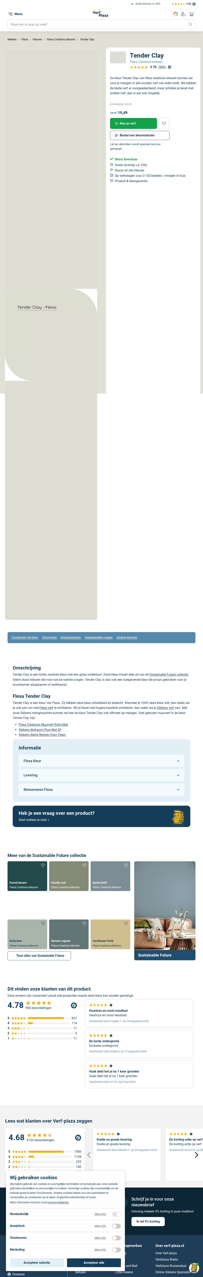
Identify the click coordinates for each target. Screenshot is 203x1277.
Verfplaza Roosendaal (170, 1266)
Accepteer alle (94, 1263)
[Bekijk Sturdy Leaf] (69, 876)
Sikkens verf (165, 708)
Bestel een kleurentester (137, 135)
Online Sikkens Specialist (173, 1272)
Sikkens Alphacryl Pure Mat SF (40, 730)
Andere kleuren (127, 637)
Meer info (100, 1214)
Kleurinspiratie (71, 637)
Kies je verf (128, 123)
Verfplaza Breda (166, 1259)
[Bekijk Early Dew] (27, 934)
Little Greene (124, 1272)
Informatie (49, 637)
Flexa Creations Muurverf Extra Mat (43, 724)
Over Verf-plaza (166, 1253)
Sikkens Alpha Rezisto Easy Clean (42, 735)
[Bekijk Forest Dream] (27, 876)
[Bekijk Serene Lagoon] (69, 934)
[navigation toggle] (10, 14)
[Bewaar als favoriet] (164, 123)
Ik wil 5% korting (148, 1221)
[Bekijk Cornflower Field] (110, 934)
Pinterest (18, 1274)
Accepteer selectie (37, 1263)
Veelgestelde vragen (99, 637)
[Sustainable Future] (164, 910)
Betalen (80, 1272)
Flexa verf (46, 708)
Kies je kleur (176, 14)
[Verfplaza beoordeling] (45, 1137)
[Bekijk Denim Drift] (110, 876)
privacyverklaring (58, 1202)
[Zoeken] (190, 24)
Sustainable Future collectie (168, 674)
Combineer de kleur (24, 637)
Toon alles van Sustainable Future (40, 956)
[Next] (196, 1155)
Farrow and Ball (126, 1266)
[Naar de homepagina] (100, 14)
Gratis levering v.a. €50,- (43, 3)
